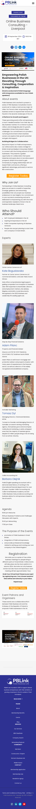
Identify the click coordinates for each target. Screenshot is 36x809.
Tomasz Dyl (9, 413)
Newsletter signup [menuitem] (18, 778)
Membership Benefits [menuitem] (18, 713)
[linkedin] (19, 47)
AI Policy (28, 793)
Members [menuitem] (18, 749)
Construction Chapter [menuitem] (18, 754)
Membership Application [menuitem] (18, 769)
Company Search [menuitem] (18, 738)
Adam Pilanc (9, 345)
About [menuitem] (18, 708)
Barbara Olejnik (11, 479)
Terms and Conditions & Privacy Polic (13, 793)
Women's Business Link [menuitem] (18, 758)
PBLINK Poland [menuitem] (18, 763)
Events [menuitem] (18, 717)
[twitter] (16, 47)
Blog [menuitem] (18, 722)
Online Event (18, 12)
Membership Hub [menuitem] (18, 774)
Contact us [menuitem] (18, 783)
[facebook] (12, 47)
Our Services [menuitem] (18, 729)
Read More (17, 699)
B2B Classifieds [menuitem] (18, 733)
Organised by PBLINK (18, 16)
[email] (23, 47)
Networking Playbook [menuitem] (18, 742)
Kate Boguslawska (13, 271)
